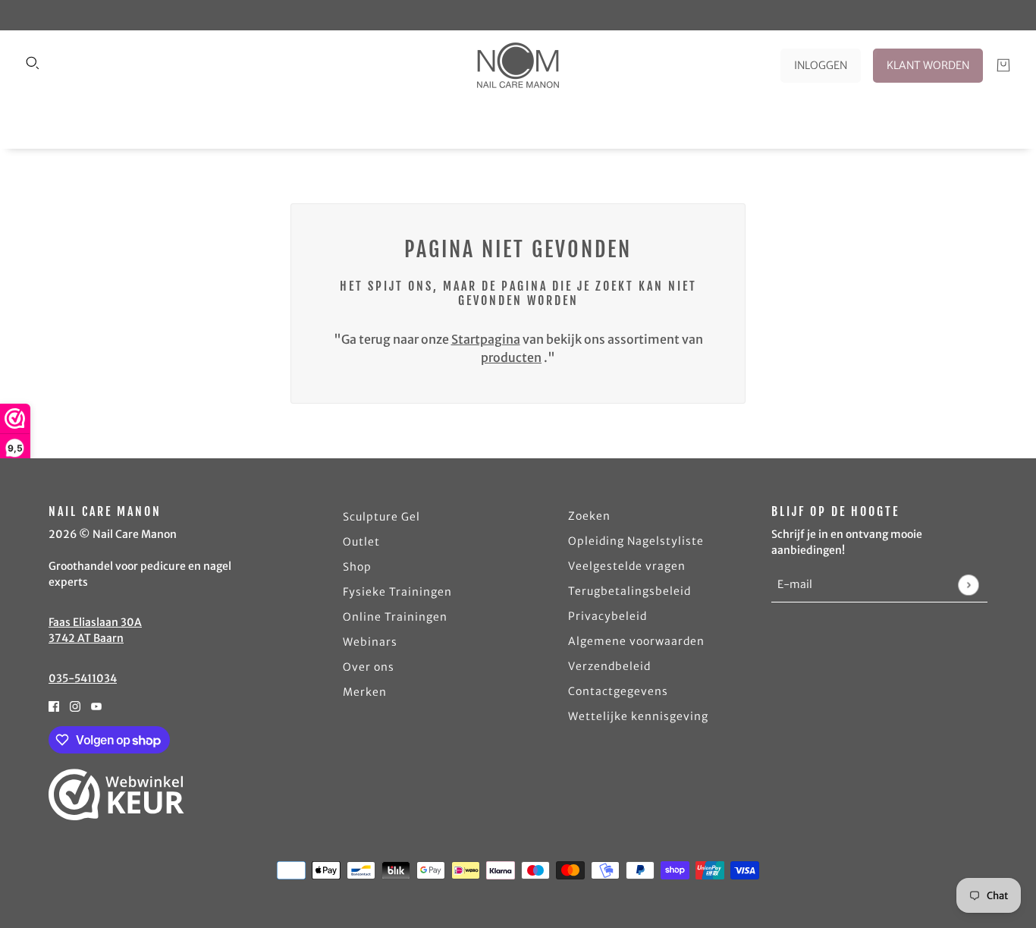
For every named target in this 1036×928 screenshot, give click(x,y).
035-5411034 (83, 678)
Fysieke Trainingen (397, 592)
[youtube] (96, 705)
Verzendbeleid (609, 666)
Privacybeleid (607, 616)
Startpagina (485, 339)
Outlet (361, 542)
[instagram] (75, 705)
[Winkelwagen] (1003, 65)
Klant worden (928, 65)
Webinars (370, 642)
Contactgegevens (618, 691)
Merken (365, 692)
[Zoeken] (32, 63)
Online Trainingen (395, 617)
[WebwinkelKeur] (116, 794)
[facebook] (53, 705)
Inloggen (820, 65)
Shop (357, 567)
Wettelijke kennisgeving (638, 716)
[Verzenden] (968, 584)
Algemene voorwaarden (636, 641)
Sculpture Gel (381, 517)
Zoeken (589, 516)
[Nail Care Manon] (518, 65)
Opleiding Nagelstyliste (636, 541)
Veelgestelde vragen (627, 566)
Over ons (368, 667)
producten (511, 357)
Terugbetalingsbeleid (629, 591)
